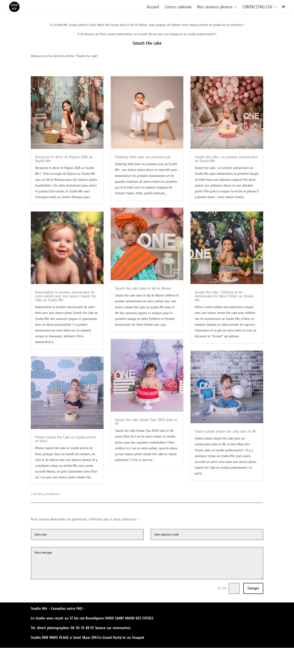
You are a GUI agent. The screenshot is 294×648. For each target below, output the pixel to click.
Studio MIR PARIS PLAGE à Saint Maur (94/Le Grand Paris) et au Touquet (87, 637)
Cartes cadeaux (178, 7)
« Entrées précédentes (45, 494)
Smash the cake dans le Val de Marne (143, 288)
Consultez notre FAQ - (68, 608)
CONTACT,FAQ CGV (257, 7)
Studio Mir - (41, 608)
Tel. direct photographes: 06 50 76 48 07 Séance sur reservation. (81, 628)
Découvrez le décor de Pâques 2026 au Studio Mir (63, 159)
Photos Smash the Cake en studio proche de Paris (65, 439)
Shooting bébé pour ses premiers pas (143, 157)
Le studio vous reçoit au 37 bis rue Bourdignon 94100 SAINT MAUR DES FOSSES (92, 618)
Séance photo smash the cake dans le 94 (225, 431)
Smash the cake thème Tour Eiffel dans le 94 (146, 422)
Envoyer (253, 588)
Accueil (153, 7)
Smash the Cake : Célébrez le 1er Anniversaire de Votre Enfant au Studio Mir (224, 296)
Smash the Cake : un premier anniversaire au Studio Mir (226, 159)
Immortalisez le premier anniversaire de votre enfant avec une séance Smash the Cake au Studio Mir (65, 296)
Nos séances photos (215, 7)
